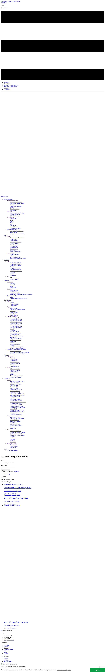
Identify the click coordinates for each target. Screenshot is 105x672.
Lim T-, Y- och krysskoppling (17, 348)
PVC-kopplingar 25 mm (16, 318)
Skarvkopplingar (14, 312)
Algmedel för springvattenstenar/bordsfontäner (21, 294)
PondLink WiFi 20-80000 (16, 425)
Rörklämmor (13, 341)
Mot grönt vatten (14, 290)
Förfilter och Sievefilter (15, 269)
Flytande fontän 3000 (15, 391)
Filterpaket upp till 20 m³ (16, 264)
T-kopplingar (13, 313)
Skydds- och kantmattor (15, 206)
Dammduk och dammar (12, 200)
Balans (11, 286)
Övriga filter (13, 428)
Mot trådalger (13, 291)
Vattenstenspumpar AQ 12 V (17, 410)
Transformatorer (14, 446)
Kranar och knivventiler (15, 338)
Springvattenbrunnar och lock (17, 233)
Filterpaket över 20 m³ (15, 265)
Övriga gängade (14, 315)
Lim (11, 224)
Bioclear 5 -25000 (14, 420)
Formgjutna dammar (15, 204)
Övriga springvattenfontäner (16, 231)
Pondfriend (12, 438)
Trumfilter (12, 272)
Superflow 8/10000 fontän (16, 406)
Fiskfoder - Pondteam (15, 370)
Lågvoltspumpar (14, 249)
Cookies (6, 658)
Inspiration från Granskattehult (11, 85)
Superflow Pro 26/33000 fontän (17, 407)
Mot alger (9, 289)
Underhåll (12, 284)
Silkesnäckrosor (14, 226)
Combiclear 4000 (14, 386)
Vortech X (12, 413)
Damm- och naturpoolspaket (17, 203)
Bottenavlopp (13, 337)
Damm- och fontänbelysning (17, 213)
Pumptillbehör (10, 253)
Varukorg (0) (17, 1)
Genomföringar (13, 308)
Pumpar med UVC (14, 243)
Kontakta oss (7, 89)
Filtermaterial (13, 275)
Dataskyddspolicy (8, 661)
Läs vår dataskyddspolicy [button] (64, 670)
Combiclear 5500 (14, 388)
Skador (5, 652)
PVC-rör (12, 329)
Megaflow (12, 398)
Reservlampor (13, 444)
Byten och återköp (8, 649)
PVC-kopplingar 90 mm (16, 326)
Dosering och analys (12, 295)
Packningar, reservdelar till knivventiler (19, 352)
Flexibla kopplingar (14, 334)
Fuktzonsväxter (13, 360)
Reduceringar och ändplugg (16, 335)
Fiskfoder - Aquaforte (15, 369)
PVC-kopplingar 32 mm (16, 319)
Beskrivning (7, 474)
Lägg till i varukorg (5, 470)
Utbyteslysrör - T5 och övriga (17, 435)
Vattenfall (12, 207)
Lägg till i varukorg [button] (11, 493)
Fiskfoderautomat (14, 371)
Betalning (6, 646)
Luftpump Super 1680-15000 (17, 393)
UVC (8, 276)
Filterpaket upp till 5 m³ (15, 262)
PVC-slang (12, 330)
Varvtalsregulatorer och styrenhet (18, 258)
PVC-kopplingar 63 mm (16, 323)
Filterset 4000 (13, 422)
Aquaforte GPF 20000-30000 (17, 418)
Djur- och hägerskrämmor (16, 375)
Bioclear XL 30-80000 (15, 421)
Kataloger (6, 88)
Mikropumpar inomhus (15, 399)
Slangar (8, 301)
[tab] (54, 474)
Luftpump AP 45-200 (15, 396)
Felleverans (6, 650)
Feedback (6, 660)
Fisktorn (12, 221)
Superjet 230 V (13, 409)
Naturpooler (13, 287)
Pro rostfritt (12, 439)
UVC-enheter (13, 278)
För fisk (9, 367)
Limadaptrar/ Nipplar (15, 344)
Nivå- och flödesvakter (15, 257)
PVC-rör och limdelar (12, 316)
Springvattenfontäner (12, 229)
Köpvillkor (6, 645)
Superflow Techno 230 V (16, 404)
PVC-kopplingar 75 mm (16, 324)
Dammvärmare (13, 210)
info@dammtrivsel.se (9, 640)
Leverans (6, 648)
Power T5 (12, 440)
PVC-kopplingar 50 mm (16, 322)
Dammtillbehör (10, 217)
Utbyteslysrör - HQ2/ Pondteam (17, 432)
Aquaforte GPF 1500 (15, 417)
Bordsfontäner (13, 232)
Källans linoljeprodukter (12, 450)
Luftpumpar (13, 250)
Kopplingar (9, 306)
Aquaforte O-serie (14, 382)
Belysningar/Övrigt (11, 443)
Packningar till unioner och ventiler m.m (16, 349)
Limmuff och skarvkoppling (16, 346)
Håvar (11, 222)
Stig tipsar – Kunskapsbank (10, 86)
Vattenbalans (10, 282)
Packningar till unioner (15, 351)
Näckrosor (12, 358)
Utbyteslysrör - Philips (15, 431)
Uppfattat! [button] (97, 670)
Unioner (12, 342)
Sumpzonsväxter (14, 359)
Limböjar (12, 345)
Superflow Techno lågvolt (16, 403)
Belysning (9, 211)
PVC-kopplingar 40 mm (16, 320)
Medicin (12, 374)
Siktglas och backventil (15, 340)
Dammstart (12, 283)
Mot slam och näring (15, 293)
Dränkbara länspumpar (15, 251)
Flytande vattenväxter (15, 363)
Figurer (11, 220)
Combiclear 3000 (14, 385)
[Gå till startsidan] (7, 1)
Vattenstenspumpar (14, 244)
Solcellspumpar (13, 246)
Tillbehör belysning (14, 215)
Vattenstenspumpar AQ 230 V (17, 411)
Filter (8, 261)
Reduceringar (13, 311)
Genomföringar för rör (15, 333)
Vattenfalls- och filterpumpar (17, 238)
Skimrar (12, 273)
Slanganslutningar (14, 304)
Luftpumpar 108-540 (15, 392)
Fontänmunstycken (14, 254)
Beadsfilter (12, 266)
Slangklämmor (13, 305)
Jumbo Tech (13, 442)
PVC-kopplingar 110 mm (16, 327)
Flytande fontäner (14, 240)
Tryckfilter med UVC (15, 268)
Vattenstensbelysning (15, 214)
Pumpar (9, 236)
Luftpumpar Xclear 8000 (16, 414)
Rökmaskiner (13, 225)
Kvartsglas (12, 436)
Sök (7, 196)
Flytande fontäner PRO (15, 242)
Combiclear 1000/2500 (15, 384)
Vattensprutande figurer (15, 228)
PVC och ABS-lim (14, 331)
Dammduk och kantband (16, 202)
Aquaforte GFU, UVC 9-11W (17, 381)
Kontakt (6, 653)
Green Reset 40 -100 (15, 424)
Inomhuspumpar (14, 247)
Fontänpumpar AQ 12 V (16, 389)
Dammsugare (13, 218)
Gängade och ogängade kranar (17, 309)
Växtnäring (12, 364)
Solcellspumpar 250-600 (16, 400)
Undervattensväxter (14, 362)
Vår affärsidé (7, 84)
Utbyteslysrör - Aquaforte (16, 433)
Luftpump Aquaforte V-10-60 (17, 395)
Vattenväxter (10, 356)
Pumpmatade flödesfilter (16, 271)
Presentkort (6, 82)
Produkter (3, 196)
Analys (11, 297)
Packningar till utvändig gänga (17, 353)
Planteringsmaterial (14, 366)
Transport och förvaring (15, 377)
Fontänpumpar (13, 239)
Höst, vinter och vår (14, 209)
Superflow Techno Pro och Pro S (18, 402)
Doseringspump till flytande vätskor (18, 298)
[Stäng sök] (52, 195)
